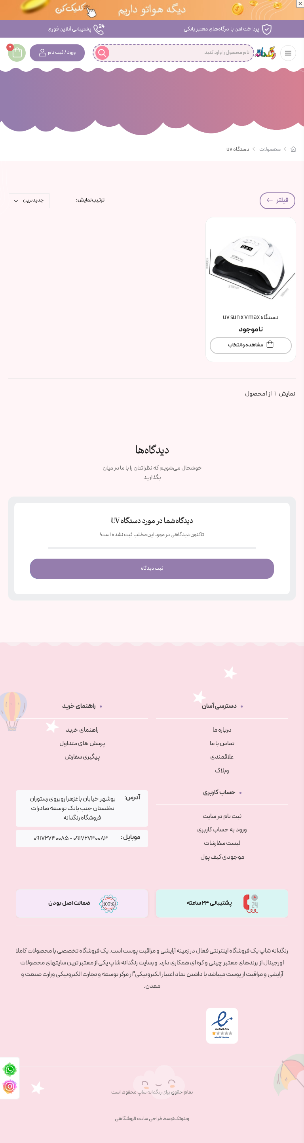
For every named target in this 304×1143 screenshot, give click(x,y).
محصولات (270, 149)
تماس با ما (222, 743)
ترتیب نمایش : (90, 200)
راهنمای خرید (82, 730)
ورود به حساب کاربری (222, 830)
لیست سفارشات (222, 843)
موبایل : (130, 837)
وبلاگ (222, 771)
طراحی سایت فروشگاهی (139, 1119)
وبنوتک (181, 1119)
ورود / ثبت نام (62, 53)
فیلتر (282, 200)
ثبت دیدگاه (152, 568)
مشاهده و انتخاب (245, 345)
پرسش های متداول (82, 743)
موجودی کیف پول (222, 857)
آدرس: (132, 798)
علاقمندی (222, 757)
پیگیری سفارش (82, 757)
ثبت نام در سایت (222, 816)
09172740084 (90, 838)
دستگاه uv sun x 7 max (251, 317)
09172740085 (51, 838)
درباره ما (222, 730)
